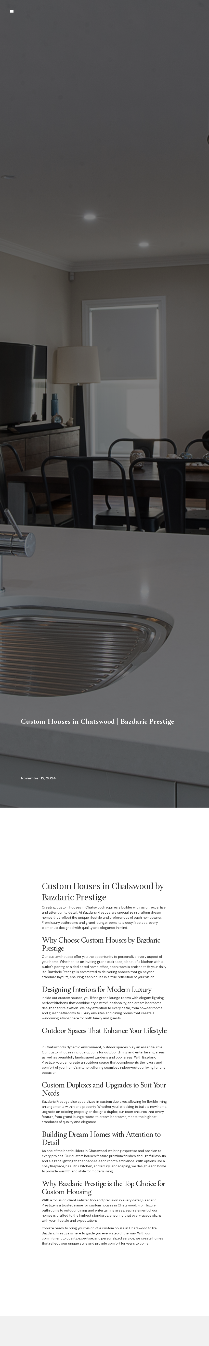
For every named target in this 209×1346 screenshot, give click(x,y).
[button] (11, 11)
